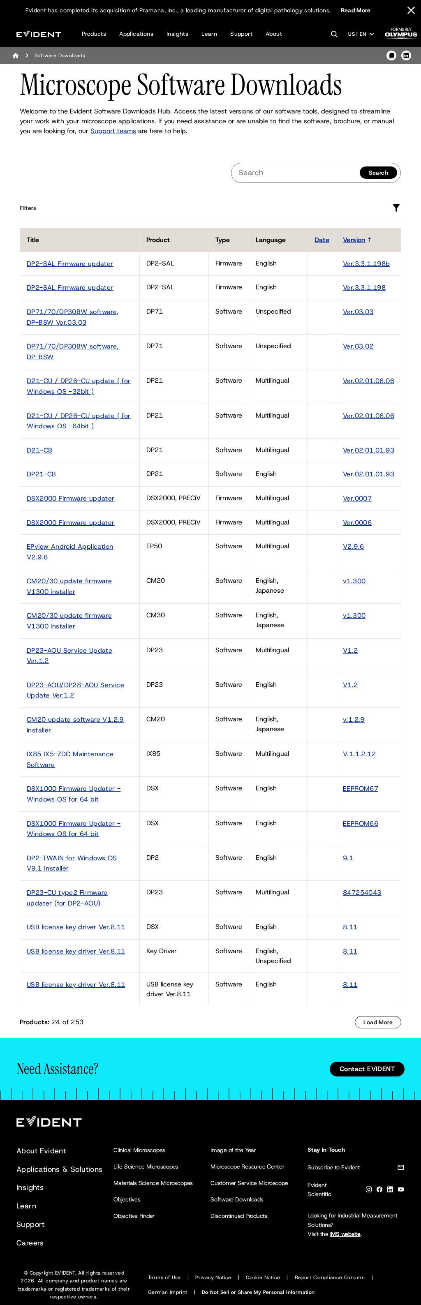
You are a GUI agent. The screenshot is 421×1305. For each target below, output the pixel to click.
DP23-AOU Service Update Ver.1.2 (69, 655)
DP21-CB (41, 474)
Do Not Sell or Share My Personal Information (258, 1292)
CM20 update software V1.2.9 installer (75, 724)
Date (322, 240)
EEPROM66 (360, 823)
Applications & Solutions (59, 1169)
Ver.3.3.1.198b (366, 263)
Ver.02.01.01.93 (368, 450)
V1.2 (350, 650)
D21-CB (39, 450)
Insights (177, 33)
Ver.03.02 (358, 346)
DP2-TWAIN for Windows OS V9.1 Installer (72, 863)
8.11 (350, 927)
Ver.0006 (357, 522)
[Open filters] (396, 208)
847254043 (362, 892)
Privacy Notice (213, 1277)
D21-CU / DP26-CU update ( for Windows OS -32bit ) (79, 386)
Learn (209, 33)
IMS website (345, 1234)
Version (354, 240)
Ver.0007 (357, 498)
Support (241, 33)
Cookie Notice (263, 1277)
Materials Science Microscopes (153, 1183)
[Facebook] (379, 1191)
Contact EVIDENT (367, 1069)
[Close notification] (411, 10)
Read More (356, 10)
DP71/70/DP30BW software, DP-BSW (73, 351)
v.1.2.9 (354, 719)
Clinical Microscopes (139, 1150)
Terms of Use (164, 1277)
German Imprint (167, 1292)
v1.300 (354, 581)
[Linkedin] (390, 1191)
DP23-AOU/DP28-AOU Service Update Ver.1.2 (75, 690)
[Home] (16, 55)
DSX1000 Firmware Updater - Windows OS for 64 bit (73, 794)
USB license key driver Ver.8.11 (76, 927)
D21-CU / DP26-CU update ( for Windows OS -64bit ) (79, 421)
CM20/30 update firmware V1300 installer (69, 586)
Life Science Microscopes (145, 1166)
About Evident (41, 1151)
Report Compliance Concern (330, 1277)
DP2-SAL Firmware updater (70, 263)
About (274, 33)
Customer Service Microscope (249, 1183)
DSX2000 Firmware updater (71, 498)
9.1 (348, 858)
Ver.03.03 (358, 311)
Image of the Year (233, 1150)
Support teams (113, 131)
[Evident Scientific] (39, 34)
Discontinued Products (239, 1216)
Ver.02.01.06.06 (368, 380)
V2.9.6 (353, 546)
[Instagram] (368, 1191)
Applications (136, 33)
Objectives (127, 1199)
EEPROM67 (360, 788)
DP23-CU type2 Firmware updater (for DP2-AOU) (67, 898)
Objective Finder (134, 1216)
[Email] (401, 1168)
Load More (378, 1022)
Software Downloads (237, 1199)
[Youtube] (401, 1191)
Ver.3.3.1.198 (364, 287)
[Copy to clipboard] (391, 55)
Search (378, 172)
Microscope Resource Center (247, 1166)
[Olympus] (401, 35)
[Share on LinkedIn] (406, 55)
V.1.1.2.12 (359, 754)
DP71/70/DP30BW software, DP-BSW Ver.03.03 (73, 317)
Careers (30, 1243)
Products (94, 33)
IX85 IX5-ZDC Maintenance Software (70, 759)
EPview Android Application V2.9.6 (70, 551)
